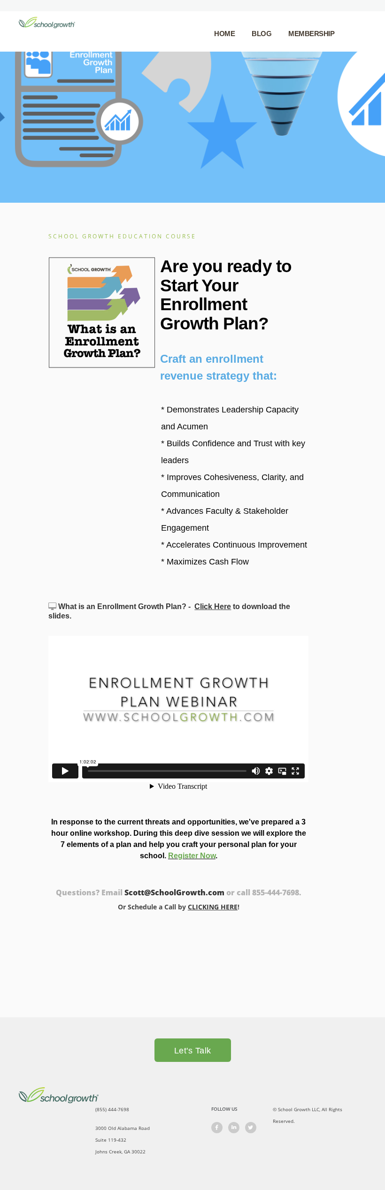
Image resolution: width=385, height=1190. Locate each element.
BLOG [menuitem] (261, 34)
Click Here (212, 606)
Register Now (192, 856)
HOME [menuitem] (224, 34)
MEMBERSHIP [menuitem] (311, 34)
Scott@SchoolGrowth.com (174, 892)
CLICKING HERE (213, 906)
